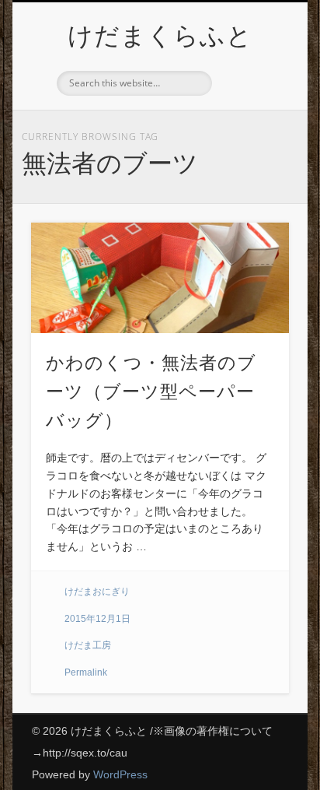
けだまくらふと (160, 36)
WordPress (120, 774)
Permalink (85, 672)
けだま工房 (87, 645)
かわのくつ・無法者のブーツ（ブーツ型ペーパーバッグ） (151, 392)
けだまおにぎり (97, 591)
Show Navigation (250, 139)
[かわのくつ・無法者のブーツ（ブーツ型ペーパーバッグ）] (160, 278)
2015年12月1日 (97, 618)
